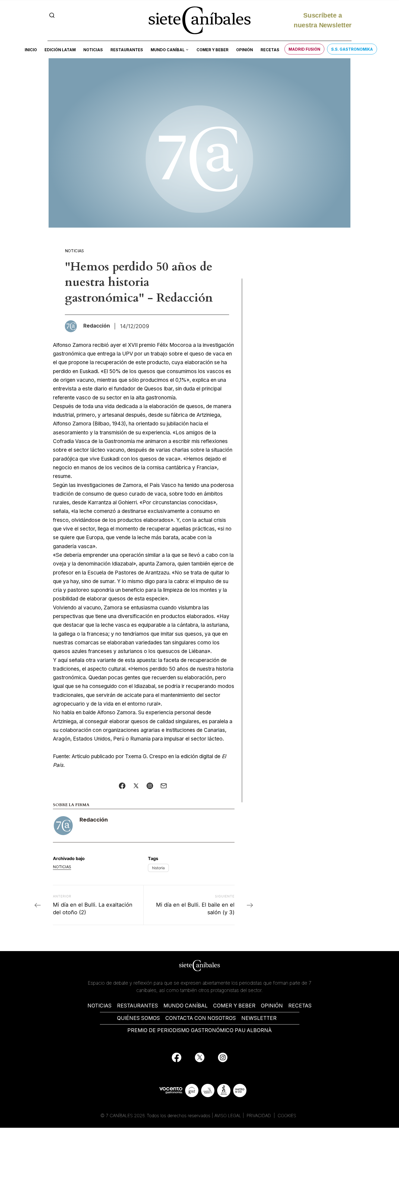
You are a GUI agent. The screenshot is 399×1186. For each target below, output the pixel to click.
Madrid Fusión (304, 49)
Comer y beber (213, 49)
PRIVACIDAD (259, 1115)
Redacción (94, 819)
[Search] (51, 15)
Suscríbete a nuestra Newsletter (322, 19)
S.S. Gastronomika (352, 49)
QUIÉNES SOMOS (138, 1018)
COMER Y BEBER (234, 1006)
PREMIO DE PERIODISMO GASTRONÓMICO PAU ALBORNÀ (199, 1030)
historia (158, 867)
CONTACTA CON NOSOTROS (200, 1018)
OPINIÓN (272, 1006)
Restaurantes (126, 49)
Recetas (270, 49)
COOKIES (287, 1115)
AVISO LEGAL (227, 1115)
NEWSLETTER (259, 1018)
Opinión (244, 49)
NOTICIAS (99, 1006)
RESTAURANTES (137, 1006)
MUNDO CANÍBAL (185, 1006)
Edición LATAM (60, 49)
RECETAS (300, 1006)
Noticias (93, 49)
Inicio (31, 49)
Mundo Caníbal (168, 49)
